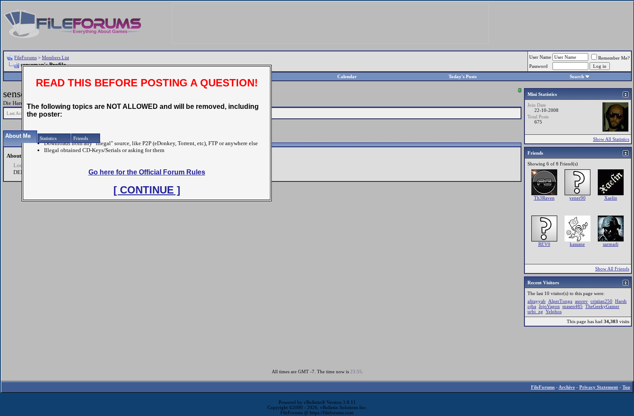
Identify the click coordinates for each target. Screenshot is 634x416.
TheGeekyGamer (602, 306)
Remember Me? (614, 57)
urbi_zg (535, 311)
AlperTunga (560, 301)
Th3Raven (544, 197)
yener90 (577, 197)
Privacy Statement (598, 387)
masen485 (572, 306)
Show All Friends (612, 268)
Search (577, 76)
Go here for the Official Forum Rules (146, 172)
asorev (581, 301)
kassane (577, 244)
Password (538, 66)
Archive (567, 387)
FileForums (25, 57)
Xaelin (610, 197)
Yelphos (554, 311)
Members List (55, 57)
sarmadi (610, 244)
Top (626, 387)
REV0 (544, 244)
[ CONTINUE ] (146, 190)
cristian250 (601, 301)
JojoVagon (549, 306)
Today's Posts (463, 76)
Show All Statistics (611, 139)
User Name (540, 57)
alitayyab (536, 301)
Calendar (347, 76)
